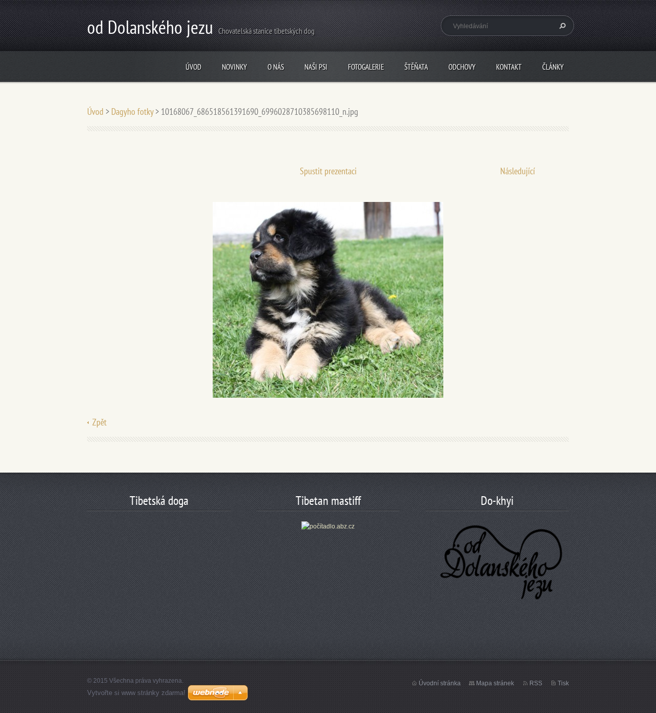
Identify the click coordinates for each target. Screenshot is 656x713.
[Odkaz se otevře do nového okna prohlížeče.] (328, 299)
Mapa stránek (495, 683)
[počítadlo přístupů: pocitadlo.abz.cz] (328, 525)
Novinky (234, 67)
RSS (535, 683)
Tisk (563, 683)
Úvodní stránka (440, 683)
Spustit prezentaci (328, 171)
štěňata (416, 67)
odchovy (462, 67)
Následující (517, 171)
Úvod (193, 67)
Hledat (561, 25)
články (553, 67)
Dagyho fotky (132, 111)
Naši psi (315, 67)
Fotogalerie (366, 67)
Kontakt (509, 67)
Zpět (99, 422)
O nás (276, 67)
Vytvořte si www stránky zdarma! (136, 693)
